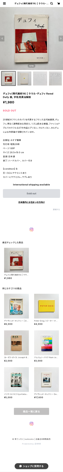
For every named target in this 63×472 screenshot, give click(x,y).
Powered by (28, 444)
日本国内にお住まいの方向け (31, 202)
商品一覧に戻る (31, 411)
